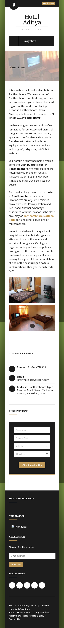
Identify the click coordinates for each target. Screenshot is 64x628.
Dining (36, 612)
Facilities (45, 612)
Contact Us (14, 619)
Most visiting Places (18, 615)
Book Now (48, 3)
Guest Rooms (24, 612)
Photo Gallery (37, 615)
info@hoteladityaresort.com (33, 379)
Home (12, 612)
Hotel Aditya (32, 22)
